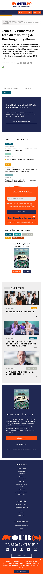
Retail (21, 476)
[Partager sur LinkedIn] (18, 63)
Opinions (21, 494)
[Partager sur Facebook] (21, 63)
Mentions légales (21, 525)
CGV (21, 530)
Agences (21, 473)
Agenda (21, 512)
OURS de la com (21, 505)
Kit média (21, 510)
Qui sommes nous (21, 507)
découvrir (21, 438)
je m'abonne (21, 571)
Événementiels (21, 484)
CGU (21, 528)
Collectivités (21, 468)
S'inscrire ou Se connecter (21, 122)
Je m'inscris (21, 211)
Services (21, 489)
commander (16, 271)
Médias (21, 481)
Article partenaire (21, 492)
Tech (21, 487)
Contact (21, 515)
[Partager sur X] (24, 63)
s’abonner (27, 271)
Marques (21, 471)
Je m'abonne (21, 444)
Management (21, 479)
